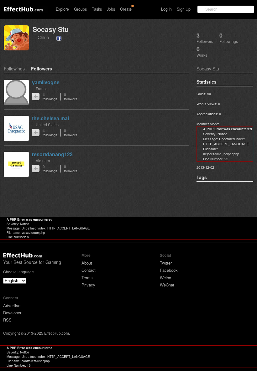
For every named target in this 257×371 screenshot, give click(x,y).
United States (47, 124)
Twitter (166, 263)
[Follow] (35, 96)
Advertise (11, 305)
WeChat (167, 285)
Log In (166, 9)
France (42, 88)
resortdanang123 (52, 154)
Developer (12, 313)
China (43, 37)
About (86, 263)
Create (126, 9)
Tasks (97, 9)
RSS (7, 320)
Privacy (88, 285)
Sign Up (184, 9)
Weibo (165, 278)
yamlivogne (46, 82)
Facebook (169, 270)
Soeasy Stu (51, 29)
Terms (87, 278)
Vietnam (43, 160)
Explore (62, 9)
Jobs (111, 9)
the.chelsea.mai (50, 118)
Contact (88, 270)
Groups (80, 9)
